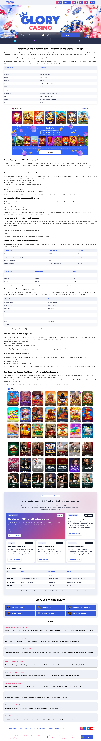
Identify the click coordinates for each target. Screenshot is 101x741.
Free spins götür (43, 559)
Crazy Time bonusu (14, 559)
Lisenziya (50, 728)
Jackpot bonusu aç (74, 559)
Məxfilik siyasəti (12, 728)
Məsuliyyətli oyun (30, 728)
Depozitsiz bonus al (74, 533)
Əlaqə (20, 728)
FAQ (64, 728)
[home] (10, 2)
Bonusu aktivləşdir (14, 535)
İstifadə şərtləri (41, 728)
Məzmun (57, 728)
